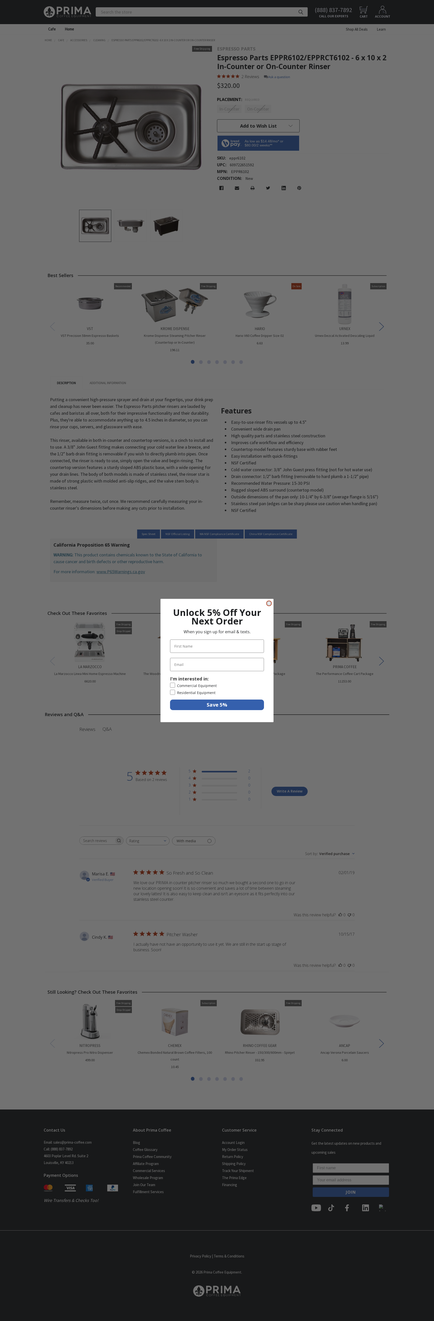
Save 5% (217, 704)
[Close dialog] (269, 603)
